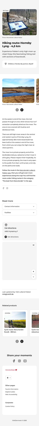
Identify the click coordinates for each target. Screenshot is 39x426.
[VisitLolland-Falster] (11, 370)
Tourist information (11, 389)
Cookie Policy (9, 406)
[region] (19, 261)
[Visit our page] (14, 361)
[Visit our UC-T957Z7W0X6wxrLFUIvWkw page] (25, 361)
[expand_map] (33, 245)
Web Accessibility (11, 394)
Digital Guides (10, 392)
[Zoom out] (33, 277)
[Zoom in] (33, 271)
